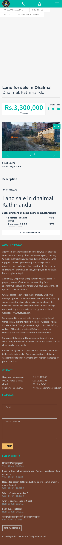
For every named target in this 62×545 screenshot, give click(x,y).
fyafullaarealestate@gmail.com (46, 387)
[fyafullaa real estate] (6, 3)
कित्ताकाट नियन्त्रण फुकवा (12, 463)
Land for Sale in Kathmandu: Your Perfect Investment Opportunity (31, 473)
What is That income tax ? (15, 493)
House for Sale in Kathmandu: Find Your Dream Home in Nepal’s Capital (30, 483)
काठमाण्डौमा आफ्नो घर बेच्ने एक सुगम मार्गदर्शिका (20, 516)
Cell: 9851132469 (40, 377)
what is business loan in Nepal (17, 500)
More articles (12, 528)
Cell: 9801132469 (40, 380)
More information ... (31, 232)
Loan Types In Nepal (12, 508)
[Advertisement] (31, 50)
